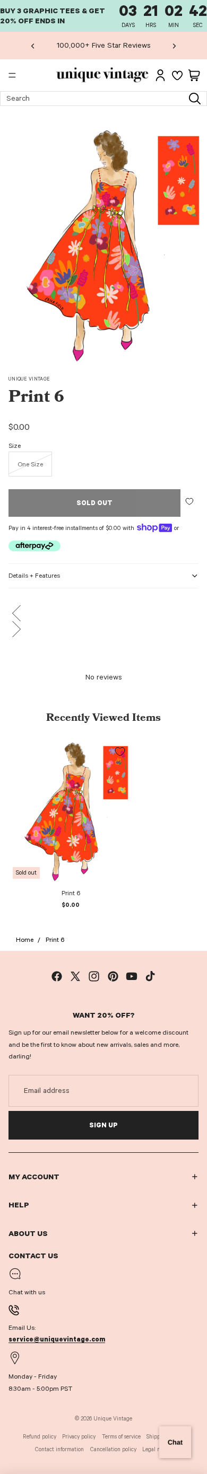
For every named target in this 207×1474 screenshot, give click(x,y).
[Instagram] (94, 976)
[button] (103, 613)
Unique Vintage (29, 379)
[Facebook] (56, 976)
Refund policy (39, 1436)
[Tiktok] (150, 976)
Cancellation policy (113, 1449)
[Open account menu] (160, 75)
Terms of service (121, 1436)
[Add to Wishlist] (189, 501)
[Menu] (12, 76)
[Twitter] (75, 976)
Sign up (103, 1125)
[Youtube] (131, 976)
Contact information (59, 1449)
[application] (175, 1442)
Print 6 (55, 939)
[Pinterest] (113, 976)
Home (24, 939)
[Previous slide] (33, 45)
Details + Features (34, 575)
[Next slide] (174, 45)
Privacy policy (79, 1436)
